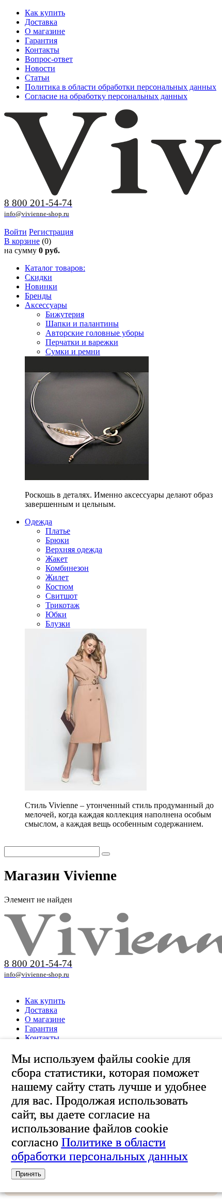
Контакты (42, 49)
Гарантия (41, 40)
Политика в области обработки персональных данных (120, 87)
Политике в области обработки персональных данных (99, 1149)
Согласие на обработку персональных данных (106, 96)
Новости (40, 68)
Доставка (41, 22)
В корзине (22, 241)
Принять (28, 1174)
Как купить (45, 12)
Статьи (37, 77)
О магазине (45, 31)
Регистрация (51, 231)
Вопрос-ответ (49, 59)
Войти (15, 231)
